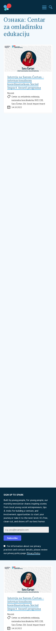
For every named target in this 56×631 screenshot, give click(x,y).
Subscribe (12, 538)
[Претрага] (50, 7)
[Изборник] (44, 7)
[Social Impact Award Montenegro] (14, 7)
